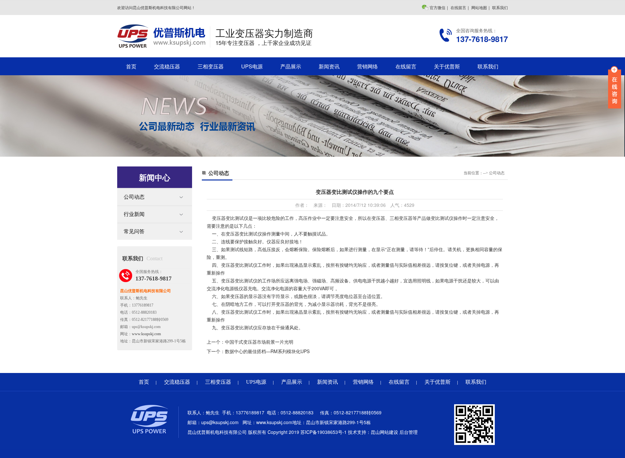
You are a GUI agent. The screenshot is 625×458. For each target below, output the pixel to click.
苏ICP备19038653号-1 (323, 432)
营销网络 (367, 66)
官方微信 (437, 7)
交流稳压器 (167, 66)
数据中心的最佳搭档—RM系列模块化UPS (267, 351)
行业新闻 (134, 214)
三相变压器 (211, 66)
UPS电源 (252, 66)
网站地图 (479, 7)
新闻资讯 (329, 66)
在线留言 (458, 7)
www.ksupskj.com (146, 334)
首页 (131, 66)
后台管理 (408, 432)
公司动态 (134, 197)
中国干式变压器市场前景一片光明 (259, 341)
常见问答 (134, 231)
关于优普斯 (447, 66)
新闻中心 (154, 177)
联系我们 (500, 7)
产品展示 (290, 66)
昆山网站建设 (384, 432)
